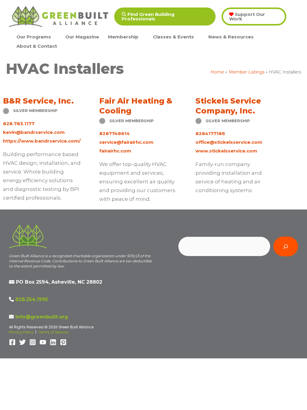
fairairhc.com (115, 151)
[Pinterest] (63, 342)
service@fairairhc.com (126, 142)
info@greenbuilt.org (41, 317)
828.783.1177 (18, 123)
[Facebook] (12, 342)
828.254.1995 (31, 299)
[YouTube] (43, 342)
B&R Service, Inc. (38, 100)
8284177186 (210, 133)
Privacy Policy (21, 332)
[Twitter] (22, 342)
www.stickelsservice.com (226, 151)
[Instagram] (32, 342)
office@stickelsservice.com (228, 142)
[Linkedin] (53, 342)
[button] (165, 17)
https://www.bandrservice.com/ (42, 141)
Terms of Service (53, 332)
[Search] (285, 246)
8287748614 (114, 133)
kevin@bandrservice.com (34, 132)
